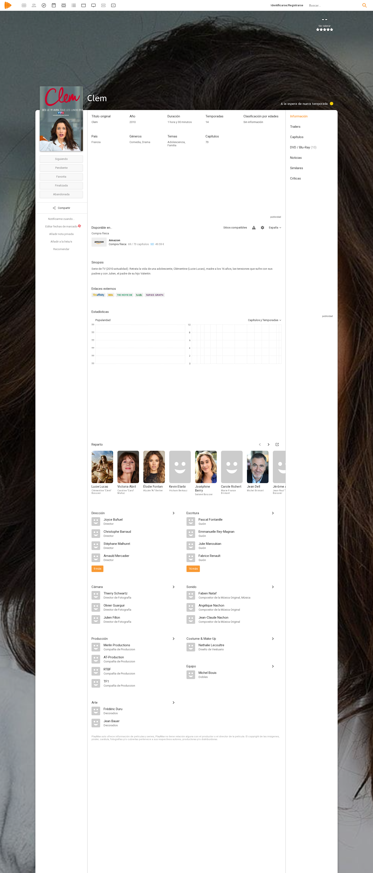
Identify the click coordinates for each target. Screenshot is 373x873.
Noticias (296, 158)
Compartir (63, 208)
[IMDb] (111, 297)
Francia (96, 142)
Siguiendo (61, 159)
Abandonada (61, 194)
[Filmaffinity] (99, 297)
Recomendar (61, 249)
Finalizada (61, 185)
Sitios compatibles (235, 227)
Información (299, 116)
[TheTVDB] (140, 297)
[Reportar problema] (254, 227)
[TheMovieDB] (125, 297)
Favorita (61, 176)
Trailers (295, 127)
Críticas (295, 178)
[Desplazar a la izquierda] (260, 444)
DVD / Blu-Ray (303, 147)
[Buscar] (364, 5)
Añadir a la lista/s (61, 241)
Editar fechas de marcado (63, 226)
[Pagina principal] (8, 8)
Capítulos (296, 137)
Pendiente (61, 167)
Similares (296, 168)
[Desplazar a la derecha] (268, 444)
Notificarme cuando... (61, 219)
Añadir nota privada (61, 234)
